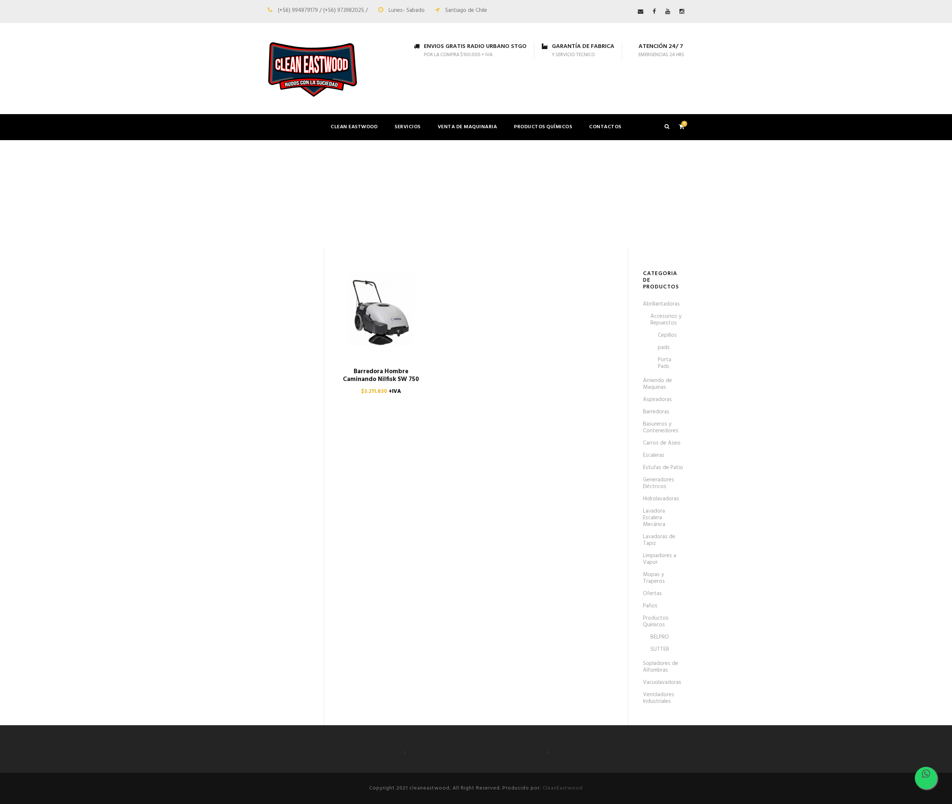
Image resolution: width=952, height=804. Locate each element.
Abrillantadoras (661, 304)
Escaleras (654, 455)
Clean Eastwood (354, 127)
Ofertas (652, 593)
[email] (640, 11)
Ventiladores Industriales (658, 698)
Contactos (605, 127)
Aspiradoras (657, 399)
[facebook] (654, 11)
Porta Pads (664, 363)
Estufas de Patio (663, 467)
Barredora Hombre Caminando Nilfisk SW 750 (381, 375)
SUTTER (659, 649)
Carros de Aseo (662, 443)
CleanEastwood (563, 788)
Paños (650, 605)
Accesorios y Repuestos (665, 319)
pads (664, 347)
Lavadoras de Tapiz (659, 540)
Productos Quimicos (656, 621)
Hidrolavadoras (661, 498)
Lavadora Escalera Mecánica (654, 518)
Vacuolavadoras (662, 682)
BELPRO (659, 637)
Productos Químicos (543, 127)
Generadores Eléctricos (658, 483)
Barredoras (656, 411)
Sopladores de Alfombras (660, 667)
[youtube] (667, 11)
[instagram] (681, 11)
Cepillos (667, 335)
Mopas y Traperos (654, 578)
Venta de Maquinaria (467, 127)
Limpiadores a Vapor (659, 559)
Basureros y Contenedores (660, 427)
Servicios (408, 127)
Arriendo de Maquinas (657, 384)
